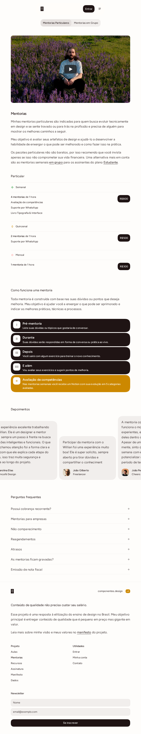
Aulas (14, 651)
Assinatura (17, 669)
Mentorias (17, 657)
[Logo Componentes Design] (56, 9)
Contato (77, 663)
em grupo (56, 162)
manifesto (84, 632)
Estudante (111, 162)
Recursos (16, 663)
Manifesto (17, 674)
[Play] (70, 69)
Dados (14, 680)
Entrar (76, 651)
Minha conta (80, 657)
